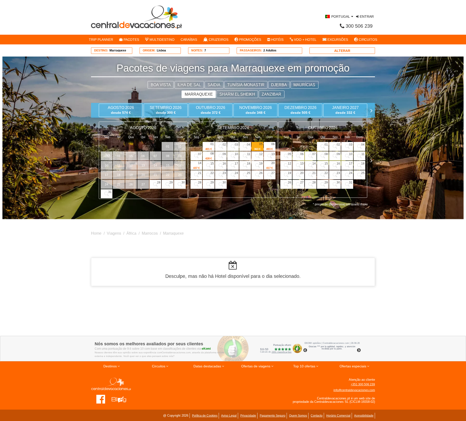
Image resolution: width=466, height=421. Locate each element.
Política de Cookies (204, 415)
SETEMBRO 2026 (166, 110)
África (131, 233)
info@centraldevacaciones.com (354, 390)
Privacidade (248, 415)
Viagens (114, 233)
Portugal (340, 16)
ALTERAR (342, 51)
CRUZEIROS (218, 39)
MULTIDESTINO (162, 39)
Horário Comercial (338, 415)
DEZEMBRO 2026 (300, 110)
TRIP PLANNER (101, 39)
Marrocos (150, 233)
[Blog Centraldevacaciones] (121, 399)
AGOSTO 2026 (121, 110)
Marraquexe (199, 94)
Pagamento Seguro (272, 415)
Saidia (214, 85)
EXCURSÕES (337, 39)
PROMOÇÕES (249, 39)
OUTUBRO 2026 (210, 110)
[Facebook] (101, 399)
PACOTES (131, 39)
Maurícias (304, 85)
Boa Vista (161, 85)
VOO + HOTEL (304, 39)
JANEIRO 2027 (345, 110)
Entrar (366, 16)
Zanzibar (271, 94)
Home (96, 233)
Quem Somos (298, 415)
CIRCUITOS (367, 39)
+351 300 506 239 (363, 384)
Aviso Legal (229, 415)
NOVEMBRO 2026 (255, 110)
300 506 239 (359, 26)
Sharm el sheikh (237, 94)
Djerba (279, 85)
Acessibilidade (364, 415)
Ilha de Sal (189, 85)
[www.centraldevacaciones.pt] (136, 17)
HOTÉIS (276, 39)
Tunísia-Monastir (246, 85)
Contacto (317, 415)
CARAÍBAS (189, 39)
